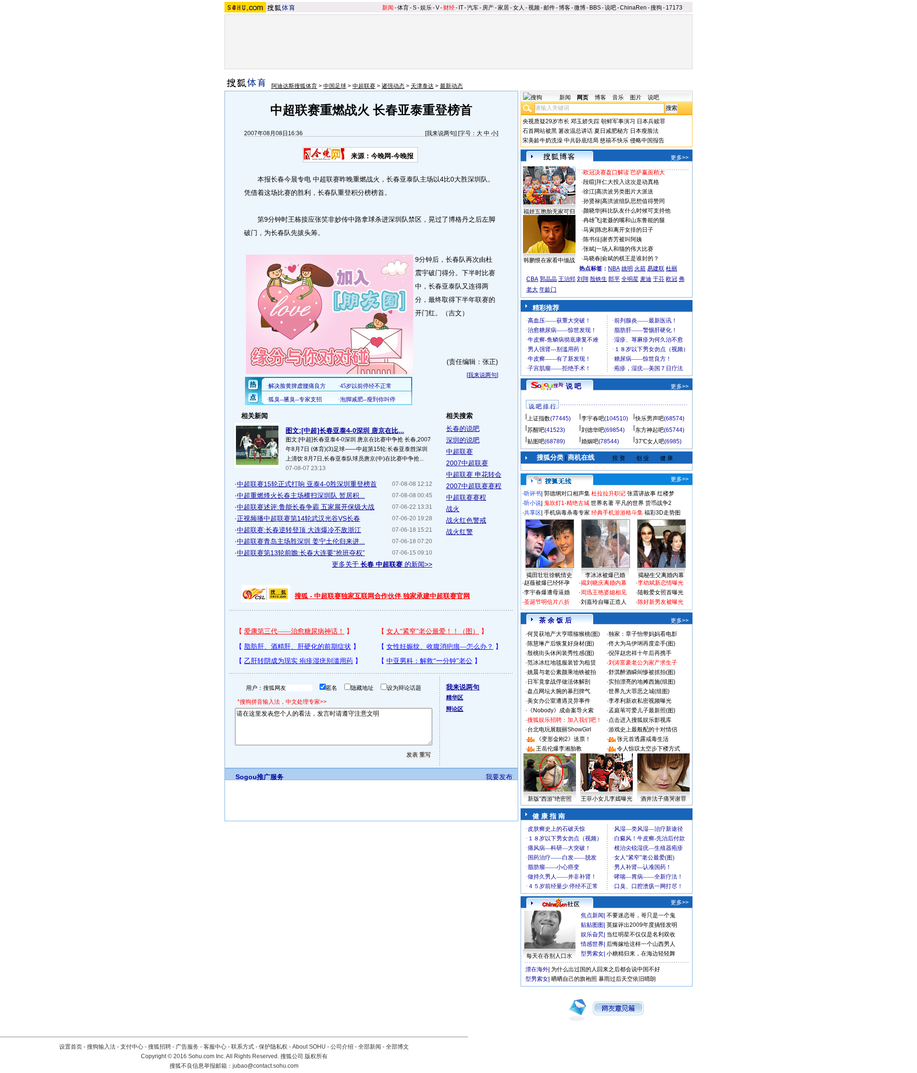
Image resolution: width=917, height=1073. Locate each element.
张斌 (589, 249)
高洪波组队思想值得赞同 (633, 201)
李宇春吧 (592, 418)
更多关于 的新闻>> (382, 564)
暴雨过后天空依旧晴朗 (627, 979)
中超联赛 (363, 86)
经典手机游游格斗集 (617, 512)
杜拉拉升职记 (608, 493)
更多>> (680, 157)
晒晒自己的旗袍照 (574, 979)
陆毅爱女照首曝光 (660, 592)
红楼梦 (665, 493)
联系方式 (242, 1046)
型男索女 (592, 953)
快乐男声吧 (649, 418)
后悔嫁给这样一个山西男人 (641, 944)
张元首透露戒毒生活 (643, 739)
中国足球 (334, 86)
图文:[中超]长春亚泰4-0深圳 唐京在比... (345, 430)
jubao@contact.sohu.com (266, 1065)
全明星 (630, 279)
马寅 (589, 229)
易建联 (655, 268)
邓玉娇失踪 (585, 121)
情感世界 (592, 944)
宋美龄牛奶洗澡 (542, 140)
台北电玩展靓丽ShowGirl (559, 729)
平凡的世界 (629, 503)
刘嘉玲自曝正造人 (604, 602)
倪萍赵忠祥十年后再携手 (640, 653)
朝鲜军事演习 (618, 121)
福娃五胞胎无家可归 (549, 211)
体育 (403, 7)
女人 (518, 7)
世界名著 (602, 503)
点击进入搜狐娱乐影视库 (640, 720)
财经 (449, 7)
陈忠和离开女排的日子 (624, 229)
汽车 (473, 7)
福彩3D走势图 (662, 512)
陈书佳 (591, 239)
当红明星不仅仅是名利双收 (641, 934)
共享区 (532, 512)
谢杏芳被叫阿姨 (622, 239)
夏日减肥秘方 (611, 131)
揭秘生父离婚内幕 (661, 575)
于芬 (658, 279)
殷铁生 (598, 279)
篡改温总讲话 (575, 131)
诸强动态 (393, 86)
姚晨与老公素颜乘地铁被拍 (561, 672)
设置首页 (70, 1046)
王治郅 (567, 279)
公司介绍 (342, 1046)
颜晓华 (591, 210)
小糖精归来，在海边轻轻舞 (641, 953)
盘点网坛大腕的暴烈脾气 (558, 691)
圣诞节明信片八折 (547, 602)
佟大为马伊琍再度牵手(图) (641, 643)
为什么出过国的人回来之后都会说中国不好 (605, 969)
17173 (674, 7)
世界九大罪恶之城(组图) (639, 691)
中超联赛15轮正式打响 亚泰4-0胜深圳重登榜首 (307, 484)
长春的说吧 (463, 428)
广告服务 (187, 1046)
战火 (452, 509)
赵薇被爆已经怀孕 (547, 582)
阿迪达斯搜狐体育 (294, 86)
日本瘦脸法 (644, 131)
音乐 (618, 97)
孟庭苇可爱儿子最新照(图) (641, 710)
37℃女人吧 (649, 441)
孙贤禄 (591, 201)
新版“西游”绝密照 (550, 798)
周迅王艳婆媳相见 (604, 592)
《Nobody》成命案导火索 (560, 710)
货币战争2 (658, 503)
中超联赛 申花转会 (473, 474)
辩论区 (454, 709)
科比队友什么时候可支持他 (636, 210)
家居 (503, 7)
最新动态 (451, 86)
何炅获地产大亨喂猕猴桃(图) (563, 634)
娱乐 (426, 7)
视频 (534, 7)
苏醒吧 (535, 430)
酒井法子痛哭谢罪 (663, 798)
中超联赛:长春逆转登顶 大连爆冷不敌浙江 (299, 530)
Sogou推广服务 (259, 777)
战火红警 (459, 532)
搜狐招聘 (159, 1046)
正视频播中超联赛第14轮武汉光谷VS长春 (298, 518)
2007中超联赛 (467, 463)
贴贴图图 (592, 925)
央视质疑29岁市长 (545, 121)
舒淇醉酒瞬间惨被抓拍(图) (641, 672)
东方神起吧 (649, 430)
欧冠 (671, 279)
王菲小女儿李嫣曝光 (606, 798)
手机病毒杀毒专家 (567, 512)
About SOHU (309, 1046)
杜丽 (671, 268)
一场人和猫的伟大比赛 (624, 249)
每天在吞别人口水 (549, 956)
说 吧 (573, 386)
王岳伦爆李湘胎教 (559, 748)
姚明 (627, 268)
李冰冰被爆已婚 (605, 575)
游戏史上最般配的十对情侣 (642, 729)
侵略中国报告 (647, 140)
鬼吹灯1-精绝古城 (566, 503)
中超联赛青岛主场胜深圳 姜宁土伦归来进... (301, 541)
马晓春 (591, 258)
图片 (635, 97)
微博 (580, 7)
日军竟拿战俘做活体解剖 (558, 681)
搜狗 (656, 7)
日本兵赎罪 (651, 121)
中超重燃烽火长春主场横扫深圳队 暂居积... (301, 495)
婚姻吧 (589, 441)
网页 (582, 97)
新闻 (388, 7)
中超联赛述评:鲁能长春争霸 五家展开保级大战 (305, 507)
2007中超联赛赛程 (473, 486)
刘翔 (582, 279)
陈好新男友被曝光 (660, 602)
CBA (532, 279)
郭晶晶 (548, 279)
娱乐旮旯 (592, 934)
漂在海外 (536, 969)
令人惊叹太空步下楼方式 (648, 748)
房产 (488, 7)
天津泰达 (422, 86)
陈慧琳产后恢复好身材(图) (560, 643)
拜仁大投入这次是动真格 (627, 182)
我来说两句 (441, 133)
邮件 (549, 7)
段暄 (589, 182)
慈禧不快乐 (614, 140)
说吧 (610, 7)
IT (460, 7)
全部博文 (397, 1046)
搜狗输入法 (101, 1046)
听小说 (532, 503)
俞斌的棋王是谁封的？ (630, 258)
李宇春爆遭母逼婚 (547, 592)
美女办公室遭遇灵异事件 (558, 700)
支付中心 (131, 1046)
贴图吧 (535, 441)
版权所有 (316, 1056)
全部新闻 (369, 1046)
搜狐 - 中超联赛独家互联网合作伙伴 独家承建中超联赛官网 (382, 596)
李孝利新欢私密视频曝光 (640, 700)
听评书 (532, 493)
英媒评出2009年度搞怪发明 (642, 925)
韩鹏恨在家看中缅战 (549, 260)
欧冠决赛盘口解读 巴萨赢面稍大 (624, 172)
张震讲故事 (641, 493)
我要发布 (499, 777)
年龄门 (547, 289)
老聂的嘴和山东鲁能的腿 (633, 220)
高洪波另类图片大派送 (624, 191)
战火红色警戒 (466, 520)
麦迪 (645, 279)
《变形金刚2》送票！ (563, 739)
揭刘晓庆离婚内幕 (604, 582)
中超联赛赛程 (466, 497)
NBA (614, 268)
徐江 (589, 191)
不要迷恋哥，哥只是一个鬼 (641, 915)
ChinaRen (633, 7)
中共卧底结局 (581, 140)
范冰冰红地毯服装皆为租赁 (561, 662)
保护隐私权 (273, 1046)
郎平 (614, 279)
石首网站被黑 (539, 131)
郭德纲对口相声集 (567, 493)
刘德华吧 (592, 430)
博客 (564, 7)
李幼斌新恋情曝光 (660, 582)
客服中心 (214, 1046)
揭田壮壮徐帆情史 (549, 575)
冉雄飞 (591, 220)
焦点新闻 (592, 915)
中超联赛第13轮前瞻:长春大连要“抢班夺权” (301, 553)
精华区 (454, 697)
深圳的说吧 (463, 440)
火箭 (640, 268)
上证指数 (538, 418)
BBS (595, 7)
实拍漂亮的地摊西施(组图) (641, 681)
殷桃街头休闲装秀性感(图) (560, 653)
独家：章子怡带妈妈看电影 (642, 634)
